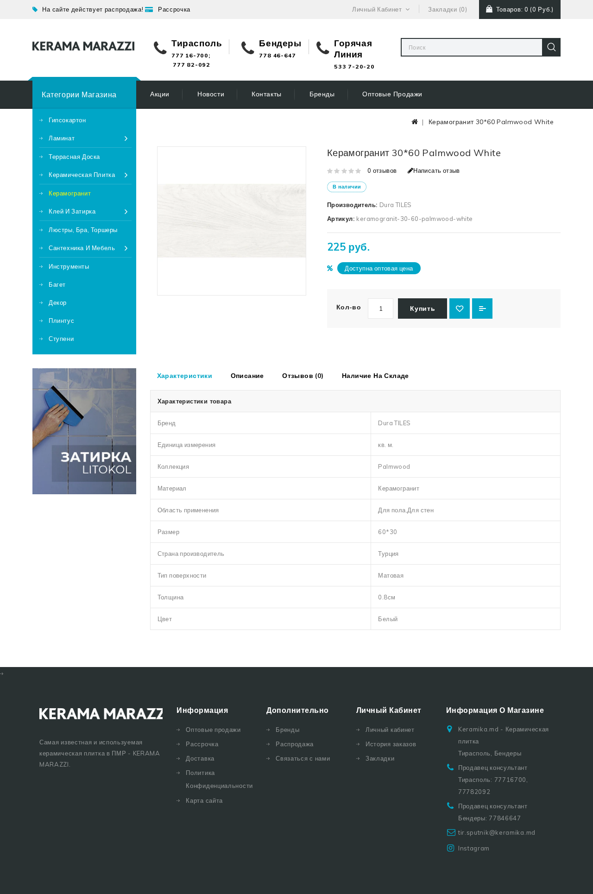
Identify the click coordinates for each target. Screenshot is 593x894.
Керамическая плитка (82, 174)
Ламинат (62, 138)
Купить (422, 308)
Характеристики (185, 375)
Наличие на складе (375, 375)
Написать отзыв (436, 170)
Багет (57, 284)
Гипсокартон (67, 120)
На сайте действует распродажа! (92, 9)
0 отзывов (382, 170)
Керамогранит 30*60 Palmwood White (491, 122)
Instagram (474, 848)
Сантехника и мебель (82, 248)
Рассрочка (174, 9)
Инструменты (69, 266)
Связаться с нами (303, 758)
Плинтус (61, 320)
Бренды (322, 94)
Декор (58, 302)
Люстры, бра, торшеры (83, 229)
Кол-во (348, 307)
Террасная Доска (74, 156)
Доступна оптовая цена (379, 268)
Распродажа (295, 744)
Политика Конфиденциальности (219, 779)
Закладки (380, 758)
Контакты (267, 94)
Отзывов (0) (302, 375)
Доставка (200, 758)
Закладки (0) (447, 9)
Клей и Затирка (72, 211)
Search (551, 47)
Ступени (61, 338)
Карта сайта (204, 800)
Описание (247, 375)
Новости (210, 94)
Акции (160, 94)
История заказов (391, 744)
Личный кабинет (390, 729)
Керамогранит (70, 193)
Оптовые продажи (392, 94)
